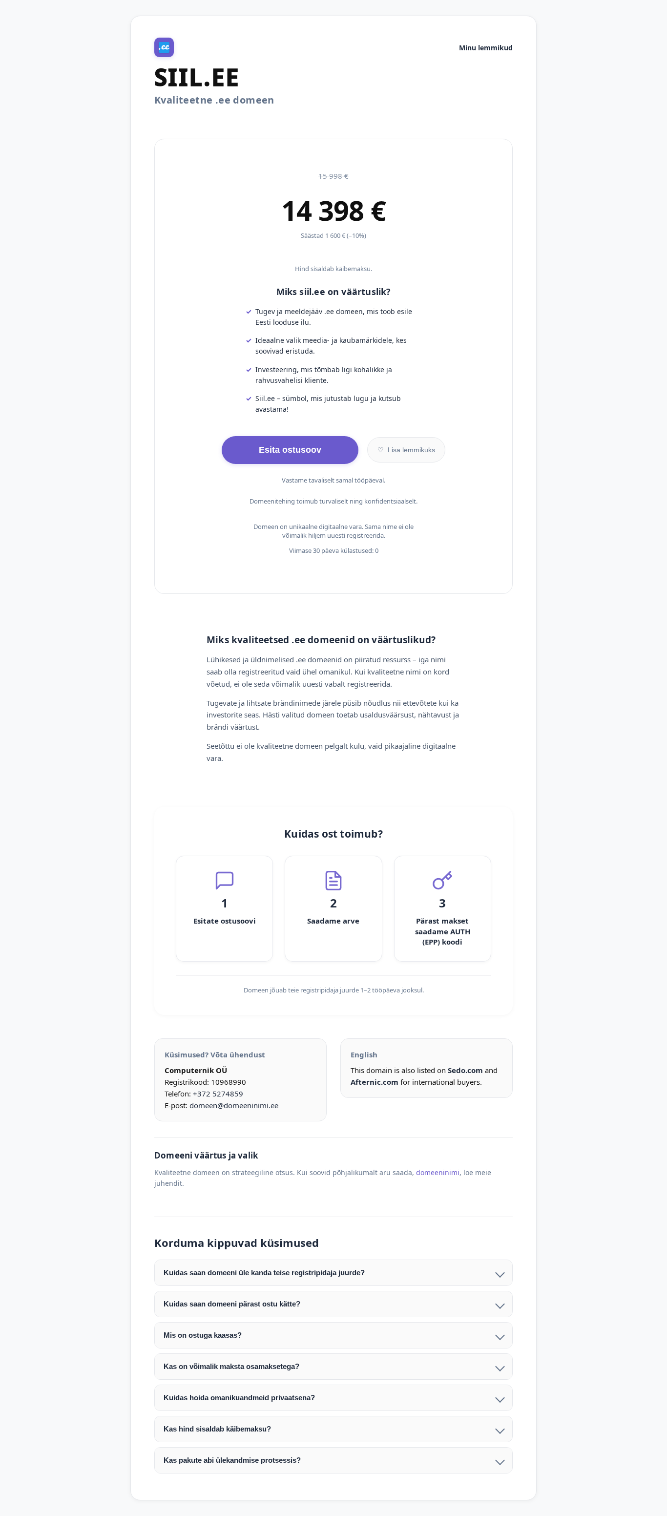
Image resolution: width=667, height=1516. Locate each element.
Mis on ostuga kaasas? (203, 1335)
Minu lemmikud (486, 47)
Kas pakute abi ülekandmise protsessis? (232, 1460)
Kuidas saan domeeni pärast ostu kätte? (232, 1304)
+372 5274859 (218, 1093)
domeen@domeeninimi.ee (233, 1105)
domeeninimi (437, 1172)
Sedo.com (465, 1070)
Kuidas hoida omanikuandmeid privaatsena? (239, 1397)
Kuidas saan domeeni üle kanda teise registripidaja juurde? (264, 1272)
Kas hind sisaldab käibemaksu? (217, 1429)
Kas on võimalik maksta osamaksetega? (231, 1366)
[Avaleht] (164, 47)
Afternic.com (374, 1082)
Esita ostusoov (290, 450)
